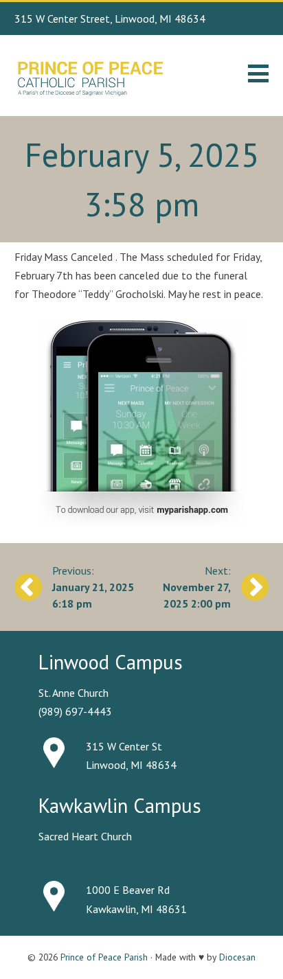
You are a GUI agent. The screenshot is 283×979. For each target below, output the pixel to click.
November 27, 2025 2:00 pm (197, 595)
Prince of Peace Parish (104, 957)
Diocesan (237, 957)
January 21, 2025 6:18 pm (93, 595)
